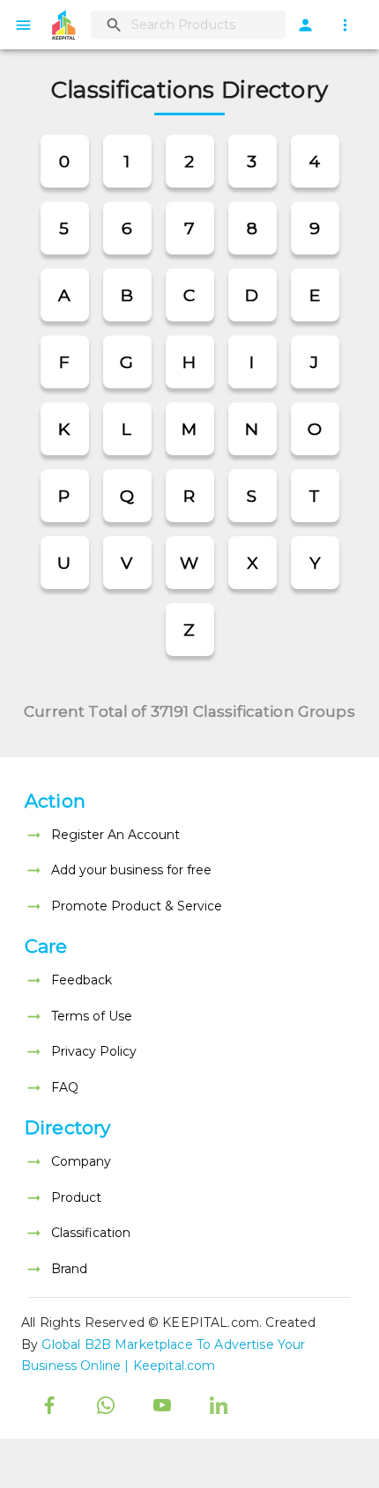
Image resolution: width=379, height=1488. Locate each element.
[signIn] (305, 25)
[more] (345, 25)
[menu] (23, 25)
